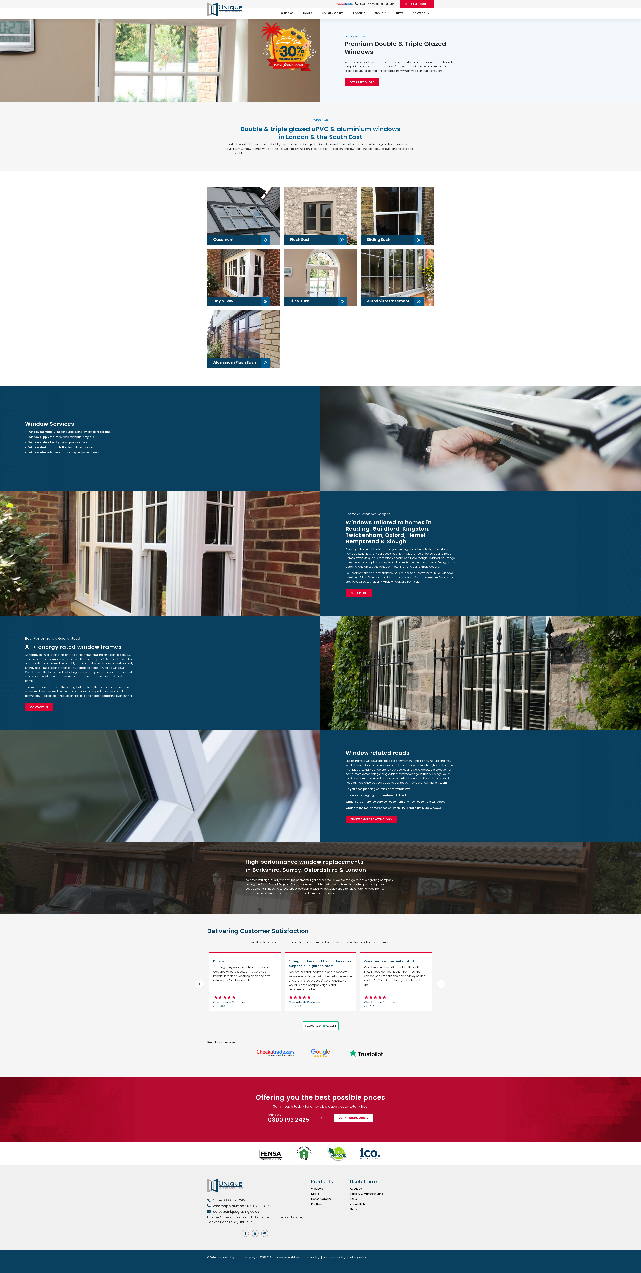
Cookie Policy (311, 1257)
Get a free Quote (362, 82)
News (399, 13)
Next (441, 981)
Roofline (359, 13)
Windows (287, 13)
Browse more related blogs (371, 819)
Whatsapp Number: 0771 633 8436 (240, 1206)
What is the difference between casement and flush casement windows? (396, 802)
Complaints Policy (334, 1257)
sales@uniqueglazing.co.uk (235, 1211)
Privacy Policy (358, 1257)
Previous (200, 981)
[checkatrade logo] (344, 4)
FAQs (353, 1199)
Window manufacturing (44, 432)
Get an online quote (353, 1118)
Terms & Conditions (287, 1257)
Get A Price (359, 593)
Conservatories (332, 13)
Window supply (38, 437)
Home (348, 36)
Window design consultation (48, 447)
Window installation (42, 442)
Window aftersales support (47, 452)
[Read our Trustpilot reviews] (366, 1053)
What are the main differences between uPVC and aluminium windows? (394, 808)
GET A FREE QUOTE (417, 4)
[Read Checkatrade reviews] (275, 1053)
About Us (381, 13)
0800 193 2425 (288, 1120)
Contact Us (421, 13)
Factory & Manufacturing (366, 1194)
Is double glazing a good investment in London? (378, 795)
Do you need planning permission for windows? (378, 789)
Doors (307, 13)
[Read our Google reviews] (320, 1053)
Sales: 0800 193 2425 (229, 1200)
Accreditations (359, 1204)
